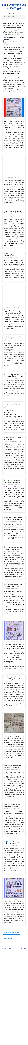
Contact (8, 948)
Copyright (23, 948)
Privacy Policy (15, 948)
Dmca (4, 948)
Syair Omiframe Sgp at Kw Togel (14, 6)
